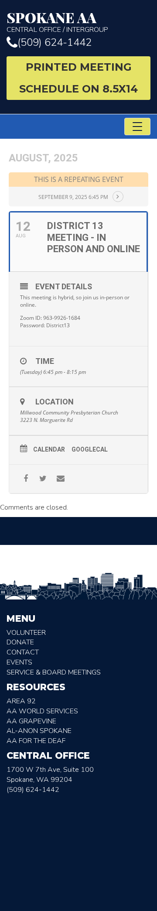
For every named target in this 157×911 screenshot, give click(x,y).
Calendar (49, 449)
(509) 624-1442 (54, 42)
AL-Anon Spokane (39, 731)
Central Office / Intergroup (57, 22)
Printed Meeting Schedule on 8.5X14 (78, 78)
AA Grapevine (31, 721)
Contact (23, 652)
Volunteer (26, 632)
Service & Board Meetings (54, 672)
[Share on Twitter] (43, 478)
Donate (20, 642)
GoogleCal (90, 449)
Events (19, 662)
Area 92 (21, 701)
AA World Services (42, 711)
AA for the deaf (36, 741)
